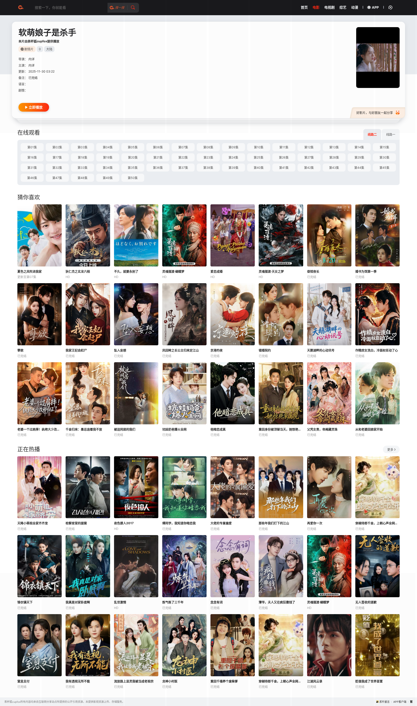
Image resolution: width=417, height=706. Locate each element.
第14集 (359, 147)
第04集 (108, 147)
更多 (390, 449)
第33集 (83, 167)
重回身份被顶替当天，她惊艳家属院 (281, 429)
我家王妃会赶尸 (76, 350)
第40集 (259, 167)
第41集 (284, 167)
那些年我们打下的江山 (274, 523)
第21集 (158, 157)
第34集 (108, 167)
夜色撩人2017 (124, 523)
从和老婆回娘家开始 (369, 429)
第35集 (133, 167)
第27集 (309, 157)
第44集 (359, 167)
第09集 (233, 147)
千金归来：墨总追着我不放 (84, 429)
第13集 (334, 147)
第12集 (309, 147)
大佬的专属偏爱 (221, 523)
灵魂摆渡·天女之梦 (271, 271)
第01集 (32, 147)
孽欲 (20, 350)
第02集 (57, 147)
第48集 (83, 178)
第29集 (359, 157)
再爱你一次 (314, 523)
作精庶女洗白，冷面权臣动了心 (376, 350)
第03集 (83, 147)
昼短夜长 (313, 271)
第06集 (158, 147)
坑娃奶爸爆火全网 (174, 429)
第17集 (57, 157)
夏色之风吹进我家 (29, 271)
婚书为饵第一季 (366, 271)
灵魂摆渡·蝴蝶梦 (173, 271)
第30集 (384, 157)
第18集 (82, 157)
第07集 (183, 147)
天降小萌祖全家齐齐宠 (32, 523)
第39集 (233, 167)
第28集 (334, 157)
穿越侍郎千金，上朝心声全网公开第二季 (377, 523)
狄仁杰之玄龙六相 (78, 271)
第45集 (384, 167)
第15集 (384, 147)
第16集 (32, 157)
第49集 (108, 178)
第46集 (32, 178)
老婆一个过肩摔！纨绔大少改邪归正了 (39, 429)
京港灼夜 (216, 350)
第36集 (158, 167)
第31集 (32, 167)
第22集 (183, 157)
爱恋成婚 (216, 271)
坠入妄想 (120, 350)
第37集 (183, 167)
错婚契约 (265, 350)
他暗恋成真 (218, 429)
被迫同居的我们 (124, 429)
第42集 (309, 167)
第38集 (208, 167)
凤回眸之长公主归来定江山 (180, 350)
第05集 (133, 147)
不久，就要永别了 (126, 271)
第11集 (283, 147)
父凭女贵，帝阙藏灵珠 (322, 429)
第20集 (133, 157)
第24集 (233, 157)
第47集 (57, 178)
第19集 (108, 157)
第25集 (258, 157)
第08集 (208, 147)
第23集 (208, 157)
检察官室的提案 (76, 523)
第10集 (258, 147)
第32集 (57, 167)
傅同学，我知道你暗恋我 (179, 523)
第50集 (133, 178)
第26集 (284, 157)
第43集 (334, 167)
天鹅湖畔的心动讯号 (320, 350)
